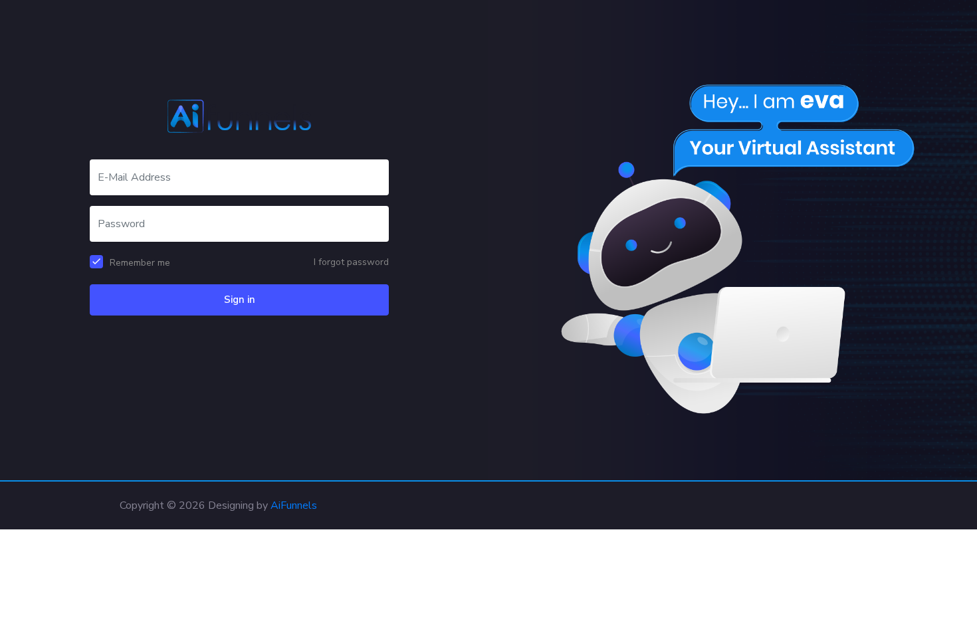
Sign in (239, 299)
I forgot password (351, 262)
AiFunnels (294, 505)
